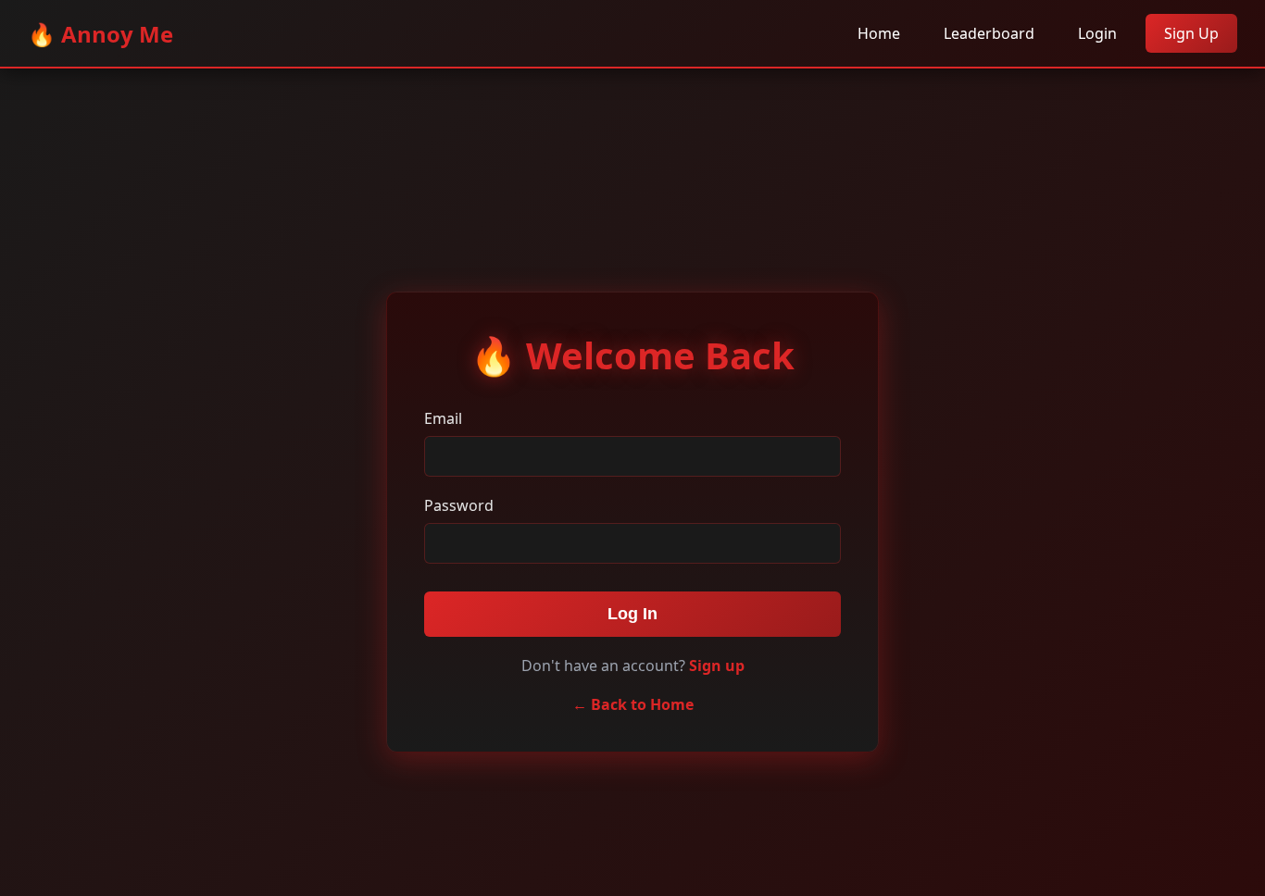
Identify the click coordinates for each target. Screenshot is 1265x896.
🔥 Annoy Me (100, 34)
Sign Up (1191, 33)
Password (459, 505)
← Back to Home (633, 704)
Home (879, 33)
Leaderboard (989, 33)
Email (443, 418)
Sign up (717, 665)
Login (1097, 33)
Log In (632, 613)
